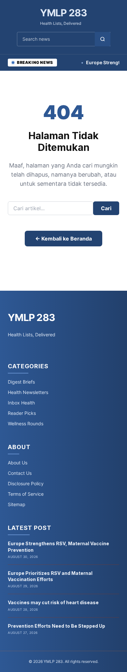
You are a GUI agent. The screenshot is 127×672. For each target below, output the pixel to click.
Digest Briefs (21, 382)
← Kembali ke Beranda (63, 238)
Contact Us (20, 473)
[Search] (102, 39)
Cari (106, 208)
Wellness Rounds (25, 423)
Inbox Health (21, 402)
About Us (17, 462)
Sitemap (16, 504)
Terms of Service (26, 494)
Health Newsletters (28, 392)
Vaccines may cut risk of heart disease (53, 602)
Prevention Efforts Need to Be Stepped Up (56, 626)
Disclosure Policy (26, 483)
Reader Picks (22, 413)
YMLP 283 (63, 13)
